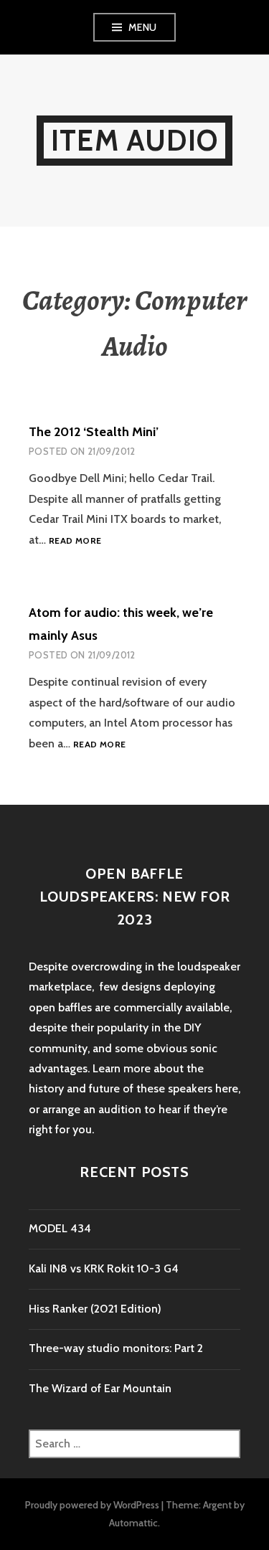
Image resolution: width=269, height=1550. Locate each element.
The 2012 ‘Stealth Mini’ (94, 432)
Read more (75, 541)
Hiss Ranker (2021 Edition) (95, 1308)
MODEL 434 (60, 1228)
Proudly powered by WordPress (92, 1504)
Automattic (133, 1522)
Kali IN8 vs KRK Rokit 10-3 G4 (104, 1268)
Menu (142, 27)
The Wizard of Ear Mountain (100, 1388)
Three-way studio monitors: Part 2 (116, 1348)
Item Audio (134, 140)
